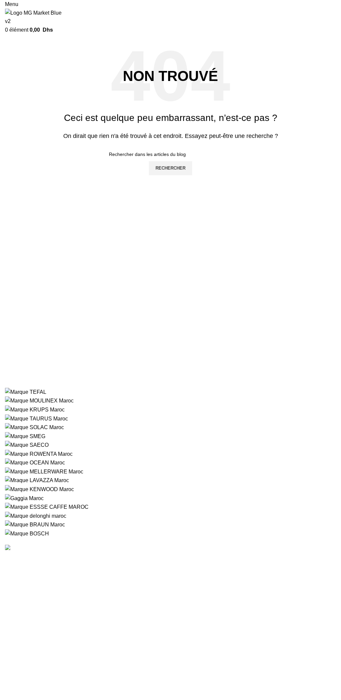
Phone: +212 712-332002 (40, 587)
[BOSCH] (170, 462)
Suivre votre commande (146, 644)
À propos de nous (26, 644)
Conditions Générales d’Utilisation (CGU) (54, 682)
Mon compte (133, 669)
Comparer (130, 682)
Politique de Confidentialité (207, 559)
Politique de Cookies (200, 571)
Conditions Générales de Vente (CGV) (50, 669)
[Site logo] (35, 16)
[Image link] (43, 548)
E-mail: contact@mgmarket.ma (45, 606)
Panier (126, 694)
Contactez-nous (137, 657)
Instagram (244, 644)
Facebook (244, 657)
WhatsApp (244, 669)
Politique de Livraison (201, 584)
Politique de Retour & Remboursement (221, 596)
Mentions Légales (26, 657)
